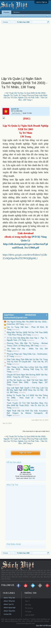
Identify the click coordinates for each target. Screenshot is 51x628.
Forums (6, 12)
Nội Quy (28, 605)
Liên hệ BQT (29, 615)
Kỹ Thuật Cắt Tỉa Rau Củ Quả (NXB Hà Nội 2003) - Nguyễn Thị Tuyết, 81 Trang (25, 94)
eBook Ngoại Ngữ (9, 607)
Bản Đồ (28, 598)
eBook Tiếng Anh (9, 601)
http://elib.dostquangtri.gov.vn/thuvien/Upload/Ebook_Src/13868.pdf (25, 245)
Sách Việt (32, 478)
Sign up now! (25, 453)
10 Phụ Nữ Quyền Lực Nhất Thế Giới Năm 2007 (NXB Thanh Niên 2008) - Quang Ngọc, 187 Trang (27, 382)
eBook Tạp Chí (9, 604)
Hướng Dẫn (7, 614)
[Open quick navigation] (48, 22)
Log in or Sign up (41, 2)
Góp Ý (27, 601)
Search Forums (7, 16)
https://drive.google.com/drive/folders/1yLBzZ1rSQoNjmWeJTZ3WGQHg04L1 (25, 256)
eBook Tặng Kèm (9, 611)
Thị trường (29, 608)
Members (16, 12)
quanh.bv (15, 109)
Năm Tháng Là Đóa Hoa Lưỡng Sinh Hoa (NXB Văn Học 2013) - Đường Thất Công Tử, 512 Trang (27, 369)
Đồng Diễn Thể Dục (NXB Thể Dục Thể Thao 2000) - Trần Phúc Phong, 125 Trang (27, 333)
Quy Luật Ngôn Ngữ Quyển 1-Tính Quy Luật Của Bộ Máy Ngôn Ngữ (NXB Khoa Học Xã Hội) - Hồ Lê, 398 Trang (27, 390)
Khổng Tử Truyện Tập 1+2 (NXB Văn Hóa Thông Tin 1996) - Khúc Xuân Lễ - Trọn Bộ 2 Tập (27, 397)
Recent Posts (20, 16)
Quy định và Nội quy (43, 625)
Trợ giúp (28, 612)
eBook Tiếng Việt (9, 598)
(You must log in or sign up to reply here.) (36, 431)
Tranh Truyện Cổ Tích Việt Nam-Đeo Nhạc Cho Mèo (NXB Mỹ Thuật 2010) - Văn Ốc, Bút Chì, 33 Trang (27, 405)
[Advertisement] (25, 51)
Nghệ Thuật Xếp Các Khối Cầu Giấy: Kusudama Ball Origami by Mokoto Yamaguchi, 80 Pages (27, 413)
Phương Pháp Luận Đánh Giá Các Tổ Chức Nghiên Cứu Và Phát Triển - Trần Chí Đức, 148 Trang (25, 97)
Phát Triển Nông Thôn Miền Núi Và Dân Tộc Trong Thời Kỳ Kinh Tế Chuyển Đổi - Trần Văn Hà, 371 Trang (27, 361)
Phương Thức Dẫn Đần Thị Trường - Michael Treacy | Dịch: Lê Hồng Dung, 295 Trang (27, 344)
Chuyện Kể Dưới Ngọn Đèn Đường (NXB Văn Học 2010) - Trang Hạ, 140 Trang (27, 376)
